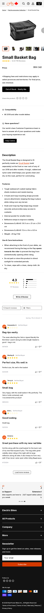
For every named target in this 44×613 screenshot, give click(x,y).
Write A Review (22, 297)
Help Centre (10, 141)
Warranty (30, 605)
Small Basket (24, 163)
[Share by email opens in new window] (26, 98)
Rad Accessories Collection (17, 10)
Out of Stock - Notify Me (16, 89)
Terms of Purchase (9, 605)
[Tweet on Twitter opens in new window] (23, 98)
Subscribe (22, 564)
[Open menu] (3, 4)
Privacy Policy (7, 608)
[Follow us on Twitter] (7, 580)
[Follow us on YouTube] (13, 580)
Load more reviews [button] (22, 472)
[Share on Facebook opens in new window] (17, 98)
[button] (28, 3)
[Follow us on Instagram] (10, 580)
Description (9, 155)
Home (4, 10)
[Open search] (23, 3)
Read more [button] (37, 458)
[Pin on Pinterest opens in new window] (20, 98)
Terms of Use (21, 605)
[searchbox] (11, 308)
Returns (37, 605)
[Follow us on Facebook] (4, 580)
